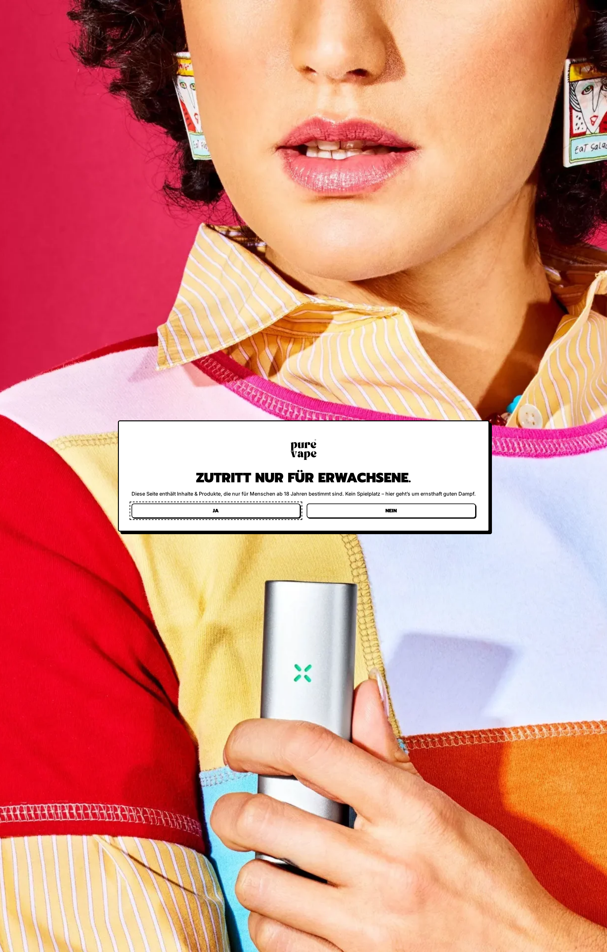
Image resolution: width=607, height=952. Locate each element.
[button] (216, 510)
